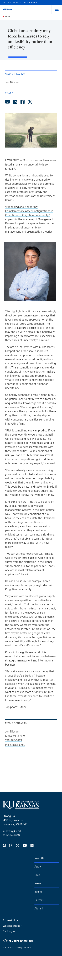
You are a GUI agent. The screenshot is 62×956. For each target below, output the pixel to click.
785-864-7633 (13, 740)
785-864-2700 (11, 835)
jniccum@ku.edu (15, 745)
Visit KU (39, 858)
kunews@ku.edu (12, 831)
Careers (39, 900)
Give (37, 875)
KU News (7, 9)
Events (38, 892)
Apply (38, 866)
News (7, 16)
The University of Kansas (20, 947)
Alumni (38, 908)
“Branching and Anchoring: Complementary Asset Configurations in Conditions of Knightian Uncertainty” (29, 211)
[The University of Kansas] (21, 807)
